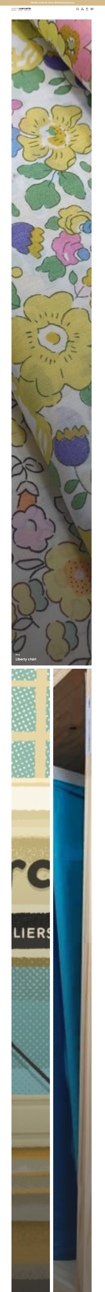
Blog (18, 655)
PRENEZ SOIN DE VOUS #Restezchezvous (52, 2)
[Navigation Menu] (92, 9)
